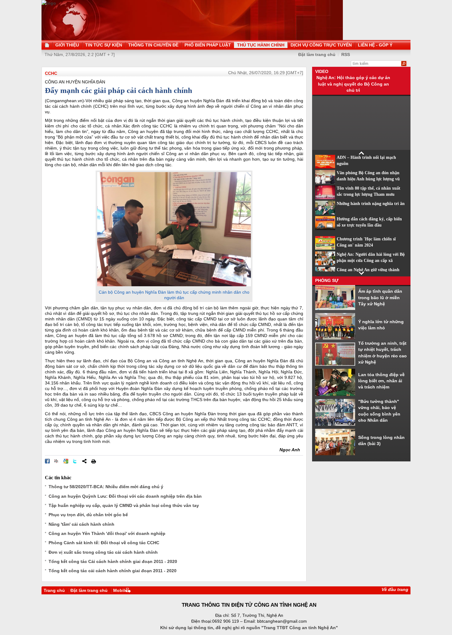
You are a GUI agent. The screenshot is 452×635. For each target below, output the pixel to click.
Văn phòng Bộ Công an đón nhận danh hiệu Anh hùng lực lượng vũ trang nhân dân (368, 179)
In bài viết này (93, 461)
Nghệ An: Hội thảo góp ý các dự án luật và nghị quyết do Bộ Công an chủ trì (353, 84)
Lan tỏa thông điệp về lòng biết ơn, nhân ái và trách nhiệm (381, 381)
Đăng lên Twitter (75, 461)
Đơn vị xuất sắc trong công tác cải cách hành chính (103, 552)
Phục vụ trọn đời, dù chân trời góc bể (88, 514)
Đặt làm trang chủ (316, 54)
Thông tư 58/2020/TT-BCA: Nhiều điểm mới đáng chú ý (106, 486)
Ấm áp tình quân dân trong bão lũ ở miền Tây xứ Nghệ (380, 297)
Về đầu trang (395, 589)
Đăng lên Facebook (47, 461)
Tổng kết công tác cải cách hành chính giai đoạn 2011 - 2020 (112, 570)
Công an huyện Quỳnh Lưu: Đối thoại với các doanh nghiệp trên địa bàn (125, 496)
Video (321, 71)
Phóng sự (327, 280)
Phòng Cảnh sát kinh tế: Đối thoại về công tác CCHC (104, 542)
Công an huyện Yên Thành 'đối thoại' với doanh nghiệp (107, 533)
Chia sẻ (84, 461)
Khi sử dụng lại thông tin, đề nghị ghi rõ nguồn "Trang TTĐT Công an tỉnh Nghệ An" (249, 627)
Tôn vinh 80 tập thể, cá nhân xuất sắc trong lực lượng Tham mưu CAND (368, 194)
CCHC (51, 73)
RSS (345, 54)
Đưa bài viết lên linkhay (56, 461)
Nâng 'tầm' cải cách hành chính (81, 524)
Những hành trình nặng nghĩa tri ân (371, 203)
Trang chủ (54, 590)
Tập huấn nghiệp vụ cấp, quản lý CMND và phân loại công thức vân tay (124, 505)
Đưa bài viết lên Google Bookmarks (65, 461)
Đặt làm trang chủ (89, 590)
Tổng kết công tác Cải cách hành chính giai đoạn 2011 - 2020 (113, 561)
